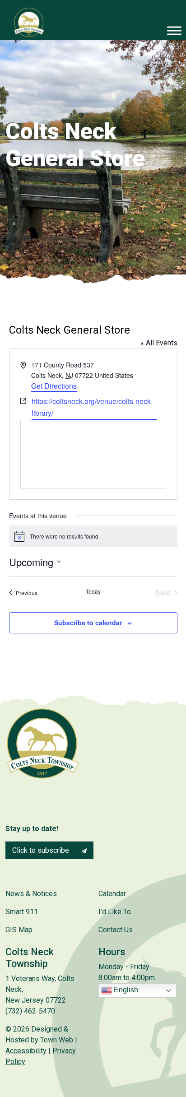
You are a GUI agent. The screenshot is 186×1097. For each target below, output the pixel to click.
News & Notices (31, 893)
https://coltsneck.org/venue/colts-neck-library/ (92, 407)
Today (93, 591)
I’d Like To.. (116, 911)
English (125, 990)
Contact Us (115, 929)
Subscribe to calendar (88, 622)
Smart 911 (21, 911)
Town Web (56, 1040)
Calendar (112, 893)
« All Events (158, 343)
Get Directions (54, 386)
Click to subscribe (41, 850)
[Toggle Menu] (174, 30)
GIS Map (19, 929)
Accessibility (25, 1050)
